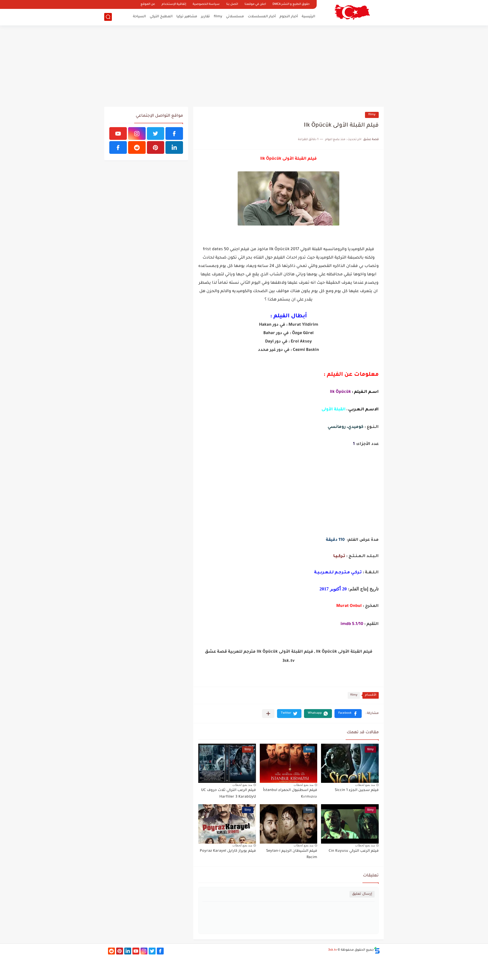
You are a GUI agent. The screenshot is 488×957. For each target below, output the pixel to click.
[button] (348, 713)
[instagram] (137, 133)
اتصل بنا (232, 4)
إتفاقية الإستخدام (174, 4)
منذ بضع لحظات (365, 785)
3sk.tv (332, 950)
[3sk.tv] (352, 12)
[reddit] (137, 147)
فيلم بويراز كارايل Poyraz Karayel (228, 851)
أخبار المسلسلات (262, 17)
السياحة (139, 17)
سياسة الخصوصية (206, 4)
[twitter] (155, 133)
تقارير (205, 17)
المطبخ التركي (161, 17)
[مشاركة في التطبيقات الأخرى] (268, 713)
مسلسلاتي (235, 17)
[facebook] (174, 133)
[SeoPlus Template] (377, 950)
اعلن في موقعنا (255, 4)
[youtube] (118, 133)
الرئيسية (308, 17)
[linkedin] (174, 147)
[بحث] (108, 17)
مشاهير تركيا (186, 17)
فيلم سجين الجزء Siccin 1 (357, 790)
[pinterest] (155, 147)
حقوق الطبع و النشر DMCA (291, 4)
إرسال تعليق (362, 894)
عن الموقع (148, 4)
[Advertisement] (244, 66)
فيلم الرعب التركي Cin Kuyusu (354, 851)
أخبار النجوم (289, 17)
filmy (218, 17)
